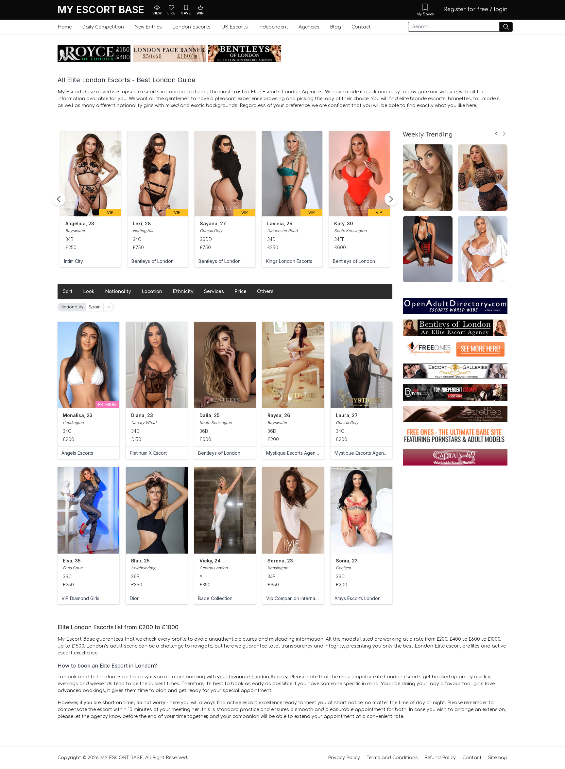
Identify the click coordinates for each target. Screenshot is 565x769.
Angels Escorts (77, 453)
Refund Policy (440, 757)
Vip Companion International (293, 598)
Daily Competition (103, 27)
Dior (134, 598)
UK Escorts (234, 27)
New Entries (148, 27)
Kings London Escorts (221, 261)
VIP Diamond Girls (80, 598)
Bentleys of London (85, 261)
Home (65, 27)
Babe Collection (215, 598)
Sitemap (497, 757)
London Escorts (191, 27)
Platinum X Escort (148, 453)
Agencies (309, 27)
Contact (361, 27)
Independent (273, 27)
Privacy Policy (344, 757)
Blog (335, 27)
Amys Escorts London (357, 598)
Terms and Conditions (392, 757)
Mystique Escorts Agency (293, 453)
